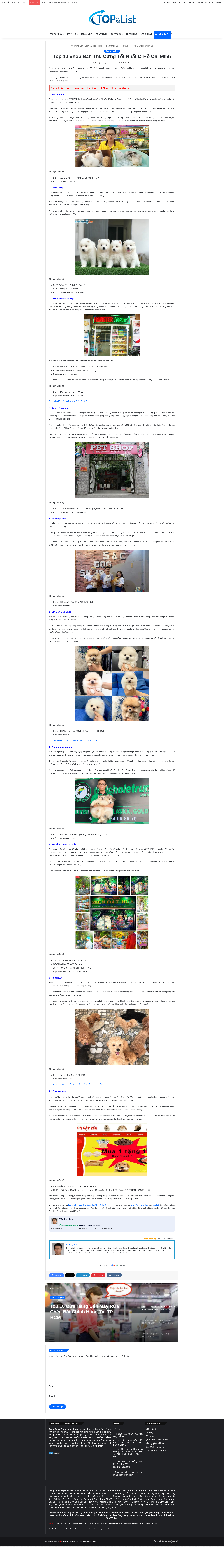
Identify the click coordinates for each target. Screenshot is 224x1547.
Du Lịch (102, 34)
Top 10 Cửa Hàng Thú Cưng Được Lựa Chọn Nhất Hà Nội (73, 740)
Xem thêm (98, 1446)
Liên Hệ (149, 1432)
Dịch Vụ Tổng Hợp (93, 46)
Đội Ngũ (149, 1436)
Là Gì (174, 2)
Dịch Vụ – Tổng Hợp (139, 1205)
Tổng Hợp (162, 34)
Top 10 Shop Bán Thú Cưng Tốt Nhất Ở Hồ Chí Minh (90, 1205)
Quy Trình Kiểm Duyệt (156, 1440)
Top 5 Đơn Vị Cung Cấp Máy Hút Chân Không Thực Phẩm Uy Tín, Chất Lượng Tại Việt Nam (67, 2)
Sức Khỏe (57, 34)
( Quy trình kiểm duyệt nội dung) (89, 1225)
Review (167, 2)
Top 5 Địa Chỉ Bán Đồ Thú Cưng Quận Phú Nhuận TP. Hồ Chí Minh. (77, 1084)
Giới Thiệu (150, 1429)
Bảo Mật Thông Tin (155, 1447)
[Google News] (118, 1265)
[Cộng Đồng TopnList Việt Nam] (112, 17)
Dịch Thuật (209, 2)
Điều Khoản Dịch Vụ (155, 1450)
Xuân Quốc (98, 63)
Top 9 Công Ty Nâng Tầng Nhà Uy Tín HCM (87, 1309)
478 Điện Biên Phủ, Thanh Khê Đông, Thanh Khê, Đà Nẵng (128, 1442)
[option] (112, 1312)
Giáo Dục (116, 34)
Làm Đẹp (87, 34)
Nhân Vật (181, 2)
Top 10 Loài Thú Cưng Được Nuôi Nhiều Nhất (68, 401)
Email (52, 1396)
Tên (51, 1386)
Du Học (218, 2)
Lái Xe (200, 2)
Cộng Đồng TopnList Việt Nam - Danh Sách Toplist (78, 1541)
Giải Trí (72, 34)
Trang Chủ (78, 46)
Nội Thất (147, 34)
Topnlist (155, 1205)
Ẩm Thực (133, 34)
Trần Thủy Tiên (66, 1219)
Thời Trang (192, 2)
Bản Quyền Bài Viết (155, 1443)
